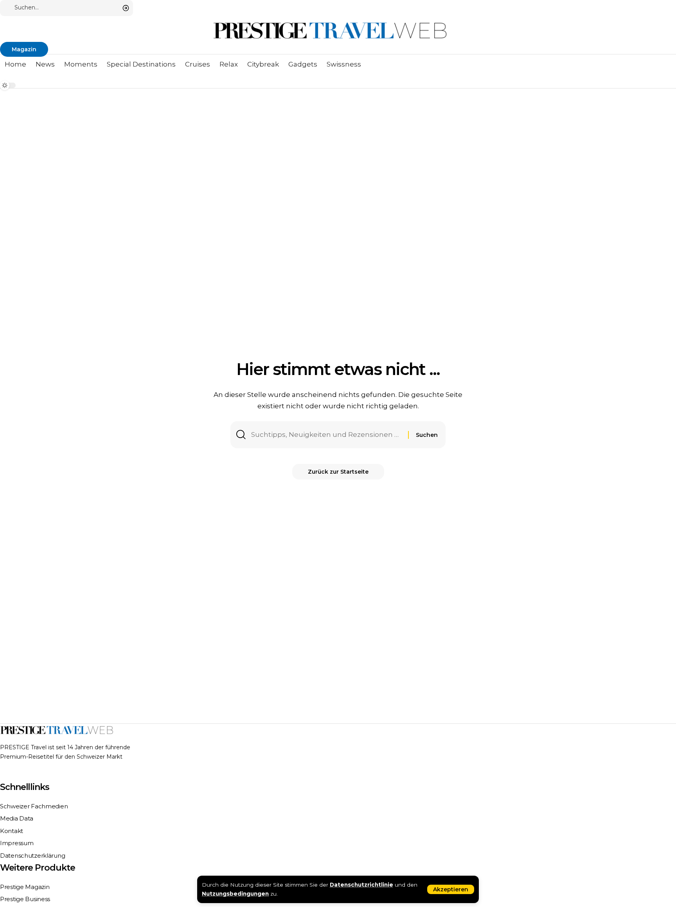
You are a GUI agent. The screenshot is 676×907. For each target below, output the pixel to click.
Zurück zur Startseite (338, 471)
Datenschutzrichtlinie (361, 885)
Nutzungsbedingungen (235, 894)
